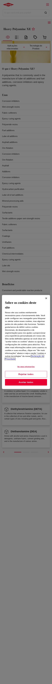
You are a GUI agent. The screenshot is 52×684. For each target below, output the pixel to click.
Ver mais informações (26, 367)
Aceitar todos (26, 382)
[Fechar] (46, 298)
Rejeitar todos (26, 374)
